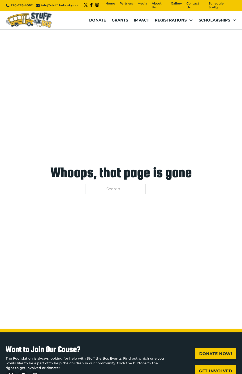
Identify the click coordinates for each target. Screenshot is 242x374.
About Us (157, 5)
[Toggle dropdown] (191, 20)
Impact (141, 20)
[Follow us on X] (86, 5)
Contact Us (192, 5)
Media (142, 3)
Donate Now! (215, 353)
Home (110, 3)
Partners (126, 3)
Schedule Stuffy (216, 5)
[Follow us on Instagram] (97, 5)
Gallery (176, 3)
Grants (120, 20)
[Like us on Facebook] (91, 5)
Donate (97, 20)
